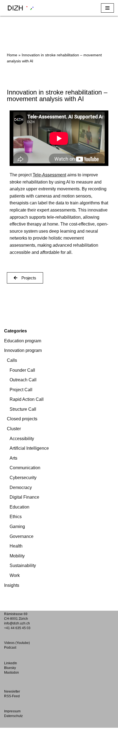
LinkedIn (10, 663)
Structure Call (23, 409)
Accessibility (22, 438)
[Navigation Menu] (107, 8)
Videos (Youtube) (17, 643)
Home (12, 55)
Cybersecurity (23, 477)
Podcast (10, 647)
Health (16, 546)
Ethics (16, 516)
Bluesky (10, 668)
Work (15, 575)
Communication (25, 467)
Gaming (17, 526)
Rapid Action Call (27, 399)
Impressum (12, 711)
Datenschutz (13, 716)
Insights (11, 585)
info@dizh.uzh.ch (17, 623)
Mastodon (11, 672)
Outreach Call (23, 379)
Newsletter (12, 691)
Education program (22, 340)
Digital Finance (24, 497)
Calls (12, 360)
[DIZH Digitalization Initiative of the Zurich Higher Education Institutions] (20, 8)
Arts (13, 458)
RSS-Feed (12, 696)
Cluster (14, 428)
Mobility (17, 556)
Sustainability (23, 565)
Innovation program (23, 350)
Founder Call (22, 370)
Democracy (21, 487)
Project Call (21, 389)
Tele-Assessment (49, 175)
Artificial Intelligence (29, 448)
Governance (21, 536)
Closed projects (22, 418)
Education (19, 507)
